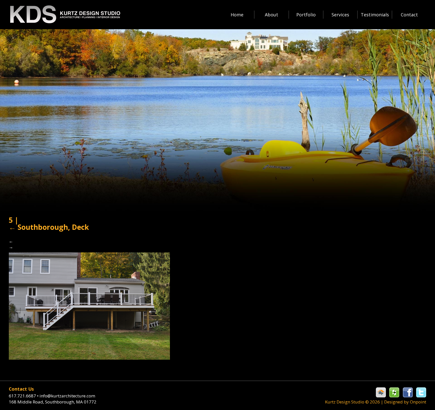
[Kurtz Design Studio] (65, 14)
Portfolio (306, 15)
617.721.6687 (24, 396)
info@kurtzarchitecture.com (67, 396)
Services (340, 15)
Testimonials (375, 15)
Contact (409, 15)
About (271, 15)
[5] (89, 305)
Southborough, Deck (49, 227)
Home (237, 15)
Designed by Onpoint (405, 402)
